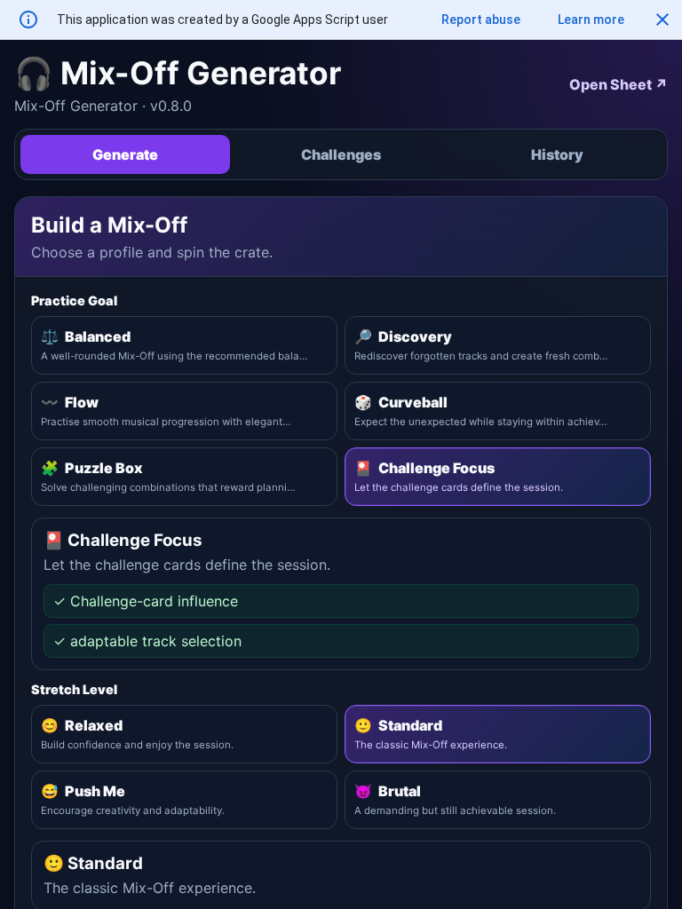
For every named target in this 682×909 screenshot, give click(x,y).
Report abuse (480, 19)
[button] (662, 19)
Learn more (591, 19)
